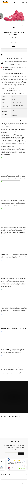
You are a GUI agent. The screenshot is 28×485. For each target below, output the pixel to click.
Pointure (14, 42)
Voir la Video (15, 399)
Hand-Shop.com (5, 474)
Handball (4, 477)
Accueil (13, 29)
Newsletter (4, 481)
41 (13, 45)
